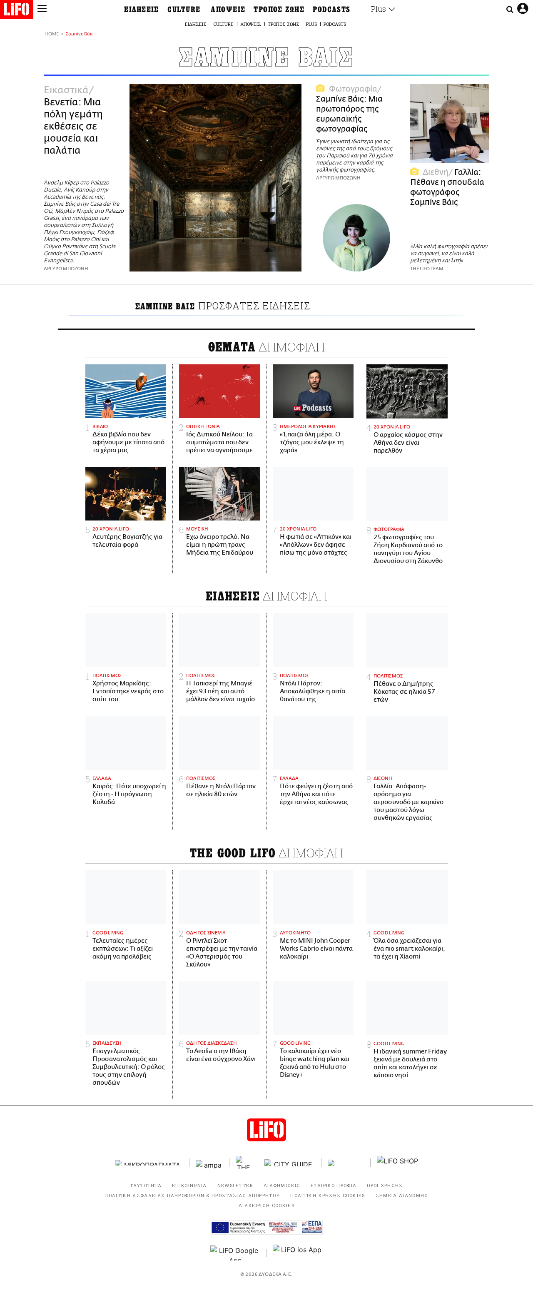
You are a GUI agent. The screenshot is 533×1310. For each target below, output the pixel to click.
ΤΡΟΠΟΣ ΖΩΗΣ (279, 9)
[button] (42, 10)
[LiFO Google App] (235, 1252)
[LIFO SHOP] (397, 1162)
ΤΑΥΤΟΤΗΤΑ (146, 1185)
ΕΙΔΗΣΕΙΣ (141, 9)
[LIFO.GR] (16, 11)
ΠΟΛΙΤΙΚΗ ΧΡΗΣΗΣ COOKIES (327, 1195)
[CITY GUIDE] (289, 1162)
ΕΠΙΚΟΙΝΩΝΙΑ (189, 1185)
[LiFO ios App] (298, 1253)
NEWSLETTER (235, 1185)
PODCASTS (332, 9)
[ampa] (209, 1163)
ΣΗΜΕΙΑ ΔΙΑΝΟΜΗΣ (402, 1195)
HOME (52, 34)
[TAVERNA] (346, 1163)
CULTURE (183, 9)
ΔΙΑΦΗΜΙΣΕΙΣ (282, 1185)
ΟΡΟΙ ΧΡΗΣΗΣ (385, 1185)
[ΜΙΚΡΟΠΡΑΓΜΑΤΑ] (149, 1163)
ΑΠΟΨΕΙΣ (228, 9)
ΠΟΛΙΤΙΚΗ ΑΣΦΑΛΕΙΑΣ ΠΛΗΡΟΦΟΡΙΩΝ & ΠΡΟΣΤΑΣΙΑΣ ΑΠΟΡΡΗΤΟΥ (192, 1195)
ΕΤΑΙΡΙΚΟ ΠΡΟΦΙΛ (333, 1185)
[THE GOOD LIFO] (244, 1162)
